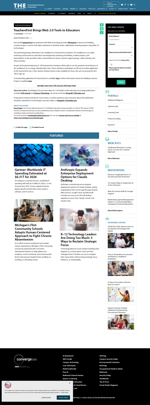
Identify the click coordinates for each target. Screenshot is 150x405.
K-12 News (48, 9)
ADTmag (102, 356)
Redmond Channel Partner (73, 375)
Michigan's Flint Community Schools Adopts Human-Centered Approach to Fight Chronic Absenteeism (33, 232)
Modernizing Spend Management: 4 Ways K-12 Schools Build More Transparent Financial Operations (121, 201)
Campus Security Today (108, 359)
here (57, 78)
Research (83, 9)
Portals (113, 95)
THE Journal (25, 93)
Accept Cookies (63, 397)
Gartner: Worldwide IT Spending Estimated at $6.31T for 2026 (31, 173)
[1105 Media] (26, 378)
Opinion (65, 9)
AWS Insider (67, 359)
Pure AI (65, 372)
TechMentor (104, 378)
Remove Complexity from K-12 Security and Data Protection (119, 175)
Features (57, 9)
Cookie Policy (75, 398)
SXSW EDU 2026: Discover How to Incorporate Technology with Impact (120, 228)
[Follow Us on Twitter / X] (128, 5)
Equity (89, 13)
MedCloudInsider (69, 369)
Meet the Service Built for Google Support (120, 192)
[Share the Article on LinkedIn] (101, 29)
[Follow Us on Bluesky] (122, 5)
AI (84, 13)
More (132, 9)
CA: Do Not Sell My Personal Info (104, 398)
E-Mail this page (21, 127)
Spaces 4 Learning (70, 378)
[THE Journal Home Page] (29, 6)
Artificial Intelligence (115, 100)
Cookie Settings (46, 397)
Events (111, 9)
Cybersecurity (113, 106)
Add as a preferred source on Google (112, 4)
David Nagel (19, 34)
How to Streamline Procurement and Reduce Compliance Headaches (120, 256)
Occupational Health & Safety (111, 369)
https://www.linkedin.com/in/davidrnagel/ (29, 118)
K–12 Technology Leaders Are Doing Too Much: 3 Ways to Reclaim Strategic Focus (79, 239)
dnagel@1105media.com (75, 93)
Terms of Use (87, 398)
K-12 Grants (62, 13)
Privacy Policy (125, 60)
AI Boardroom (68, 356)
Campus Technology (42, 93)
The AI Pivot (104, 382)
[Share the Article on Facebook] (101, 25)
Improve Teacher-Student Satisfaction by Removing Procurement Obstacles (117, 310)
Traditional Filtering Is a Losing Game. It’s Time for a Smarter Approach (119, 149)
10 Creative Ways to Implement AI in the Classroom (120, 184)
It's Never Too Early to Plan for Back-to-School (119, 283)
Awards (73, 9)
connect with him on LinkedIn (69, 115)
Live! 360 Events (69, 365)
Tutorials (51, 13)
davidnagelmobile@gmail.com (38, 115)
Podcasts (92, 9)
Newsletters (123, 9)
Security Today (105, 375)
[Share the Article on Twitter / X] (101, 32)
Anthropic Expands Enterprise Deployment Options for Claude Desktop (77, 175)
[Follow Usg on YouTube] (131, 5)
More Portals (113, 131)
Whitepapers (116, 170)
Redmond (103, 372)
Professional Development (23, 25)
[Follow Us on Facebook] (125, 5)
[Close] (70, 383)
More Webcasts (114, 158)
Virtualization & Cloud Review (74, 385)
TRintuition (72, 42)
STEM (79, 13)
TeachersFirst (27, 42)
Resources (101, 9)
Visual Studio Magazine (108, 385)
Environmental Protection (109, 362)
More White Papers (115, 210)
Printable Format (38, 127)
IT (95, 13)
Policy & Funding (114, 118)
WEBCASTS (114, 143)
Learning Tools (113, 112)
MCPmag (103, 365)
